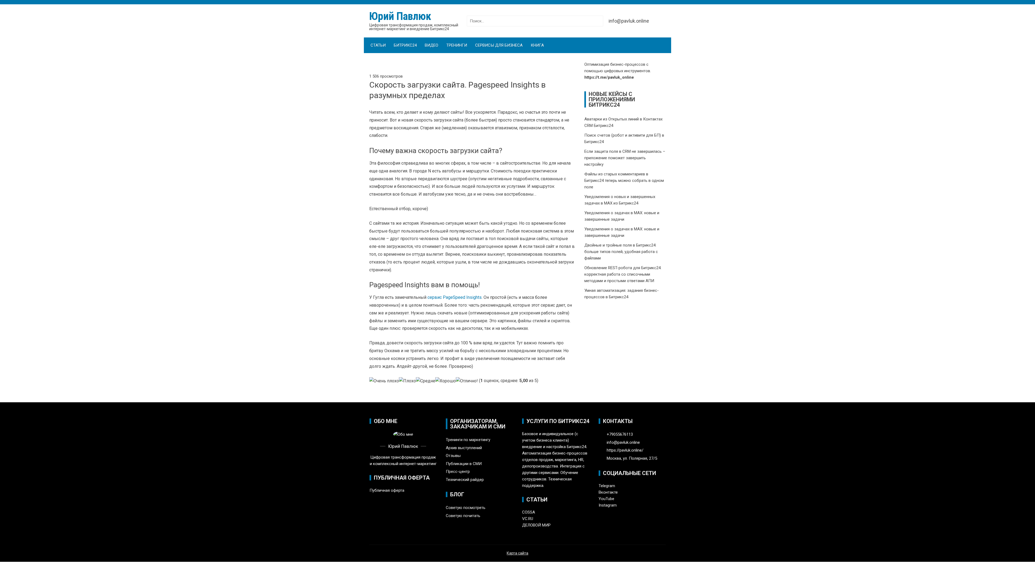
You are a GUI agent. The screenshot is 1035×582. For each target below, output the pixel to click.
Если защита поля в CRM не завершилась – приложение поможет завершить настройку (624, 158)
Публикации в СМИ (464, 463)
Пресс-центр (458, 471)
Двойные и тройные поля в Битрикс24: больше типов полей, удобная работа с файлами (621, 252)
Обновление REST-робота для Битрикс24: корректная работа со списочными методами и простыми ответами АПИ (622, 274)
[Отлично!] (467, 381)
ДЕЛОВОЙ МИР (536, 525)
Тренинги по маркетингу (468, 439)
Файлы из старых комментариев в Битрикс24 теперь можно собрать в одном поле (624, 180)
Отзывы (453, 455)
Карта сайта (517, 553)
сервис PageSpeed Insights (454, 297)
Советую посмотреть (465, 507)
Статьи (378, 45)
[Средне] (425, 381)
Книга (537, 45)
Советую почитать (463, 515)
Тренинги (456, 45)
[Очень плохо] (384, 381)
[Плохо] (407, 381)
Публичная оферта (387, 490)
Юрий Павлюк (400, 16)
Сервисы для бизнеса (499, 45)
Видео (431, 45)
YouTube (606, 498)
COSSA (528, 512)
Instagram (608, 505)
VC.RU (527, 518)
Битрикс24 (405, 45)
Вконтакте (608, 492)
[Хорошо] (445, 381)
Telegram (607, 485)
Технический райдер (465, 479)
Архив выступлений (464, 447)
